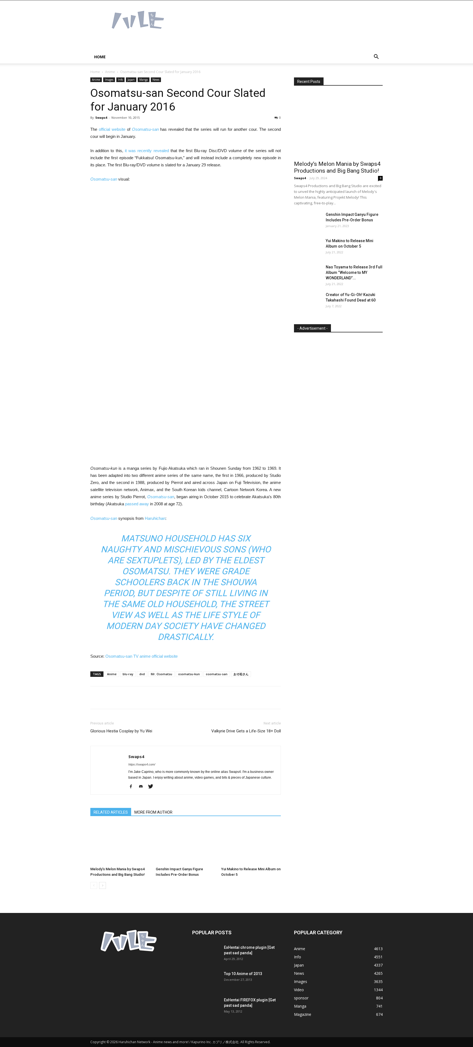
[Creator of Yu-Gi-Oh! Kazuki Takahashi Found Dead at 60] (307, 301)
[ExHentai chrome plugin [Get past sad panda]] (206, 954)
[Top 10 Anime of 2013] (206, 980)
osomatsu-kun (189, 674)
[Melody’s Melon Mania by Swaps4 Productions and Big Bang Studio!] (120, 844)
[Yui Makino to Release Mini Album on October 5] (251, 844)
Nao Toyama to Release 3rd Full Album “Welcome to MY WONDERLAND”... (354, 272)
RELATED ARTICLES (111, 812)
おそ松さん (241, 674)
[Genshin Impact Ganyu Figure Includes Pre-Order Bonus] (185, 844)
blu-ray (128, 674)
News (155, 80)
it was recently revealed (147, 150)
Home (100, 56)
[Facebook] (132, 787)
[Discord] (142, 787)
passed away (137, 503)
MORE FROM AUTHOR (153, 812)
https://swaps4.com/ (141, 764)
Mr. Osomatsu (161, 674)
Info (120, 80)
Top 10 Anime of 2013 (243, 973)
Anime (110, 71)
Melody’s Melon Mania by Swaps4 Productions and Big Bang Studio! (337, 167)
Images (109, 80)
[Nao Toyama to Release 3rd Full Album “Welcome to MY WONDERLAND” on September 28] (307, 273)
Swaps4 (101, 117)
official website (112, 129)
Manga (143, 80)
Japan (131, 80)
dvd (142, 674)
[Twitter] (152, 787)
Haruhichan (155, 518)
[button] (376, 57)
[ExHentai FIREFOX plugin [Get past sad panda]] (206, 1006)
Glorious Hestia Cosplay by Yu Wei (121, 731)
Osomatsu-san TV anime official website (141, 656)
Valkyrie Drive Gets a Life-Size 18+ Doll (246, 731)
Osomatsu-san (145, 129)
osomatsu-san (216, 674)
